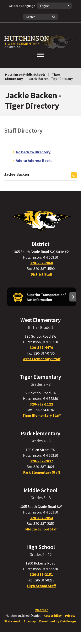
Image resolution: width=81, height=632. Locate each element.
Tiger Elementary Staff (41, 415)
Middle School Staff (41, 529)
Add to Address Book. (34, 160)
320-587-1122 (41, 404)
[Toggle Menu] (40, 55)
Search (53, 17)
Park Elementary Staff (41, 472)
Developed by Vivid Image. (58, 621)
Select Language (22, 6)
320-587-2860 (41, 263)
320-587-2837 (41, 461)
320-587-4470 (41, 347)
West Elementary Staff (41, 358)
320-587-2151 (41, 574)
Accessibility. (53, 616)
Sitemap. (30, 621)
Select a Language (22, 6)
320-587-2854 (41, 517)
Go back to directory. (33, 152)
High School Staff (41, 585)
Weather (41, 610)
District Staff (41, 274)
